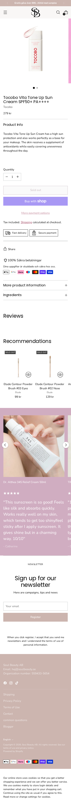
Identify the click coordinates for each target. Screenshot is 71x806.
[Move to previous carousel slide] (5, 445)
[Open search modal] (58, 12)
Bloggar (8, 726)
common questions (15, 720)
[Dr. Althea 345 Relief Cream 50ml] (33, 446)
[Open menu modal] (5, 12)
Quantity (8, 169)
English (7, 739)
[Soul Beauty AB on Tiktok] (17, 683)
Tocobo (8, 107)
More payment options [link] (35, 213)
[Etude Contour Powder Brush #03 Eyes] (18, 364)
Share (11, 249)
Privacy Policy (12, 701)
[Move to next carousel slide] (66, 445)
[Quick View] (28, 374)
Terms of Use (11, 707)
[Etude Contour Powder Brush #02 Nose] (49, 364)
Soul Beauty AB (30, 744)
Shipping (26, 222)
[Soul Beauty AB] (35, 12)
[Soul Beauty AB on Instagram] (11, 683)
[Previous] (7, 3)
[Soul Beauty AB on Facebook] (5, 683)
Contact (8, 714)
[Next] (64, 3)
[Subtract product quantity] (6, 177)
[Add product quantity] (17, 177)
